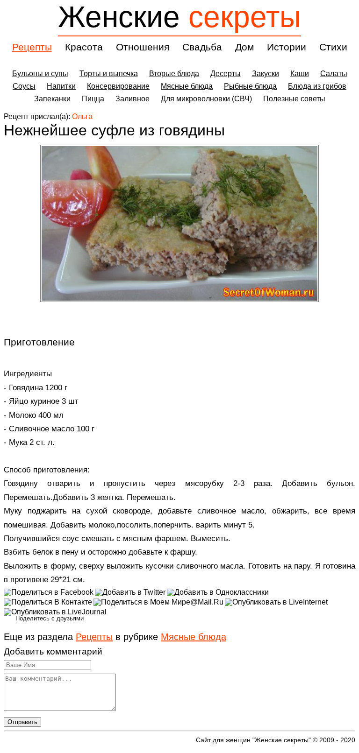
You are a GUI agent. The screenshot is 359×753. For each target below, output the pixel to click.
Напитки (61, 86)
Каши (299, 73)
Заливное (132, 99)
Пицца (93, 99)
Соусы (24, 86)
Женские (179, 17)
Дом (244, 47)
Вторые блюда (174, 73)
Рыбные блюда (250, 86)
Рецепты (32, 47)
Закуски (265, 73)
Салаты (333, 73)
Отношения (142, 47)
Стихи (333, 47)
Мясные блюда (187, 86)
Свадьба (202, 47)
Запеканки (52, 99)
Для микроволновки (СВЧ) (206, 99)
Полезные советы (294, 99)
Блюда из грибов (317, 86)
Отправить (22, 721)
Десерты (225, 73)
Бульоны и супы (40, 73)
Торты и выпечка (108, 73)
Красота (84, 47)
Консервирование (118, 86)
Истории (286, 47)
